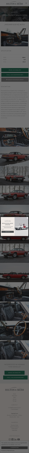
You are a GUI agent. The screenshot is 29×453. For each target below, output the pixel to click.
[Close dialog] (27, 218)
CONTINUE (7, 231)
